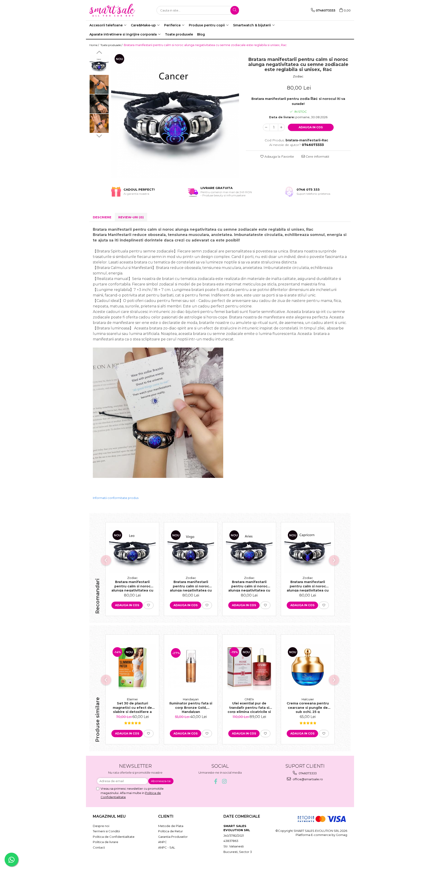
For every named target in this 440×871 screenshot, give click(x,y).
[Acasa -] (112, 10)
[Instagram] (224, 781)
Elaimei (132, 699)
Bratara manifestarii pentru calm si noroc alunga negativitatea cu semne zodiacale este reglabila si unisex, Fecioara (191, 586)
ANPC (162, 842)
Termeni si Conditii (106, 831)
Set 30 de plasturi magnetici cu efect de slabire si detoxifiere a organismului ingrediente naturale (132, 707)
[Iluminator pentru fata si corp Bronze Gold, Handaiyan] (191, 667)
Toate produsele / (111, 45)
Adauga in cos (311, 127)
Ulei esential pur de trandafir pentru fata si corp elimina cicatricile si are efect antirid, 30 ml (249, 707)
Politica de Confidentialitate (114, 836)
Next (99, 135)
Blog (201, 34)
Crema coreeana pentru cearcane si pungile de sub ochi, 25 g (308, 707)
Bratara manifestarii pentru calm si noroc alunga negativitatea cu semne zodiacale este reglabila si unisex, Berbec (249, 586)
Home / (94, 45)
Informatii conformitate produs (115, 498)
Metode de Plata (170, 826)
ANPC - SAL (166, 847)
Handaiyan (191, 699)
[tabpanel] (175, 114)
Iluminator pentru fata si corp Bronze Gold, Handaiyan (190, 707)
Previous (99, 53)
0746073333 (307, 773)
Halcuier (308, 699)
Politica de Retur (170, 831)
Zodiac (298, 76)
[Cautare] (234, 10)
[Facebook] (216, 781)
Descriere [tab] (102, 217)
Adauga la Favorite (279, 156)
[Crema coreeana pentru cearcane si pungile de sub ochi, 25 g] (307, 667)
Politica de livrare (105, 842)
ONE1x (249, 699)
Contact (99, 847)
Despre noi (101, 826)
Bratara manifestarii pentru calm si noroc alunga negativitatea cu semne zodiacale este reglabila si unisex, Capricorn (308, 586)
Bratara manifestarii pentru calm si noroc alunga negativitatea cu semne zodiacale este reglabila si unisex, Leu (132, 586)
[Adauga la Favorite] (148, 605)
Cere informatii (317, 156)
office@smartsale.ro (307, 779)
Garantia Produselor (173, 836)
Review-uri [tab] (131, 217)
